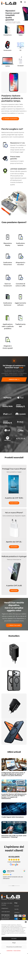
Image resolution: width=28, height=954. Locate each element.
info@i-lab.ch (4, 908)
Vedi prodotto (14, 546)
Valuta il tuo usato (14, 625)
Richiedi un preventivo (11, 118)
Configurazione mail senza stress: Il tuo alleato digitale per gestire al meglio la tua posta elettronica (13, 774)
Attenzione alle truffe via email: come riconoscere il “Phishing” (13, 836)
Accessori (20, 65)
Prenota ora (13, 379)
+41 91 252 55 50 (5, 911)
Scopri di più (14, 590)
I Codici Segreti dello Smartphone (12, 817)
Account (16, 906)
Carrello (16, 909)
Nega (14, 942)
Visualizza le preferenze (14, 947)
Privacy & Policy (17, 950)
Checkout (16, 912)
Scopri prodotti (14, 502)
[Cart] (21, 2)
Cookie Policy (10, 950)
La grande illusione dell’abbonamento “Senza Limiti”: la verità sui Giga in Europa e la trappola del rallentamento (14, 796)
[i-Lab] (8, 4)
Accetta (14, 938)
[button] (26, 922)
